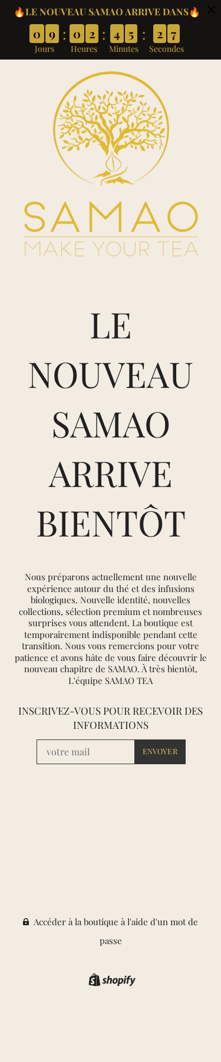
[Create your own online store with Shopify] (110, 982)
